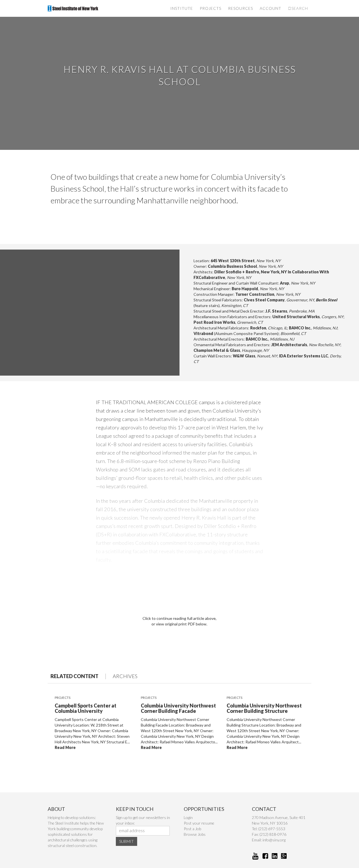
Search (299, 8)
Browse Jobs (195, 834)
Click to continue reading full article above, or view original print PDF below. (179, 621)
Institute (181, 8)
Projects (210, 8)
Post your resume (199, 823)
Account (270, 8)
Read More (65, 747)
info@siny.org (274, 839)
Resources (240, 8)
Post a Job (192, 828)
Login (188, 817)
